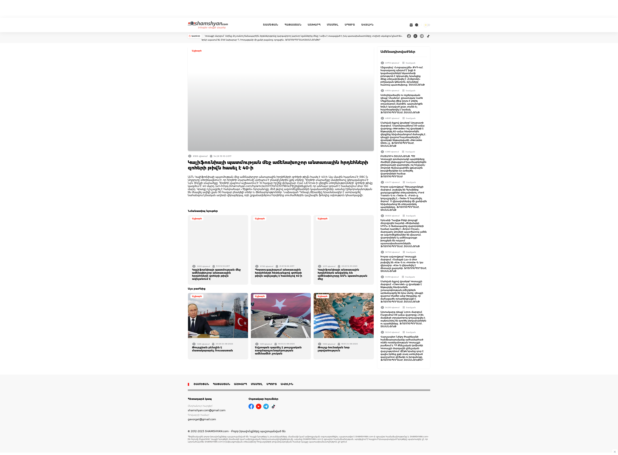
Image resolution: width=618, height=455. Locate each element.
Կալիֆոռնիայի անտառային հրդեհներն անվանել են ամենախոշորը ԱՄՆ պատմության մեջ (342, 274)
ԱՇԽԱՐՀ (314, 24)
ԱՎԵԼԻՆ (367, 24)
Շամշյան (410, 63)
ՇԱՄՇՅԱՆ (270, 24)
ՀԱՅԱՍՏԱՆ (293, 24)
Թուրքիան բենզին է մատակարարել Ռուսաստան (212, 349)
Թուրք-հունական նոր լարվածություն (334, 349)
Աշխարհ (197, 51)
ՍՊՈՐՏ (350, 24)
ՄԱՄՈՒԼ (332, 24)
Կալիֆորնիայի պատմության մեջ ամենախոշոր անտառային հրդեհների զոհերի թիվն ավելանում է (216, 274)
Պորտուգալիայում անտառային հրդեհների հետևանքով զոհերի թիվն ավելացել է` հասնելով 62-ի (278, 272)
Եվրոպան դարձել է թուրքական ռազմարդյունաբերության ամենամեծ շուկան (278, 350)
